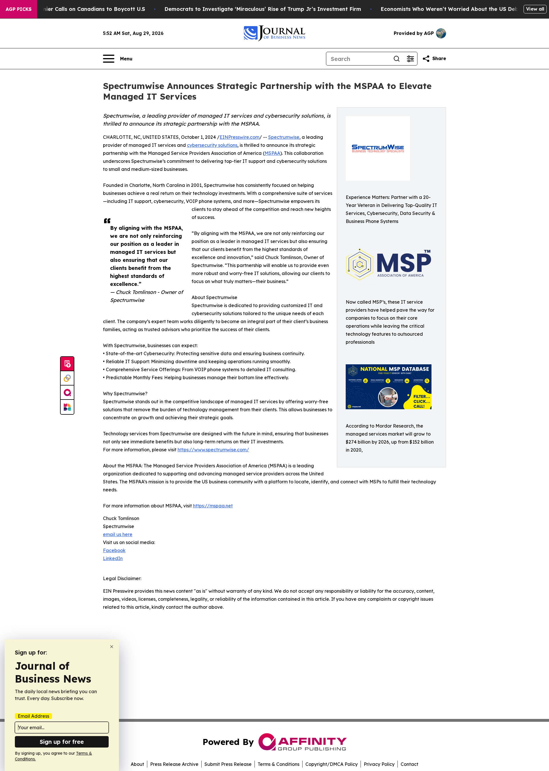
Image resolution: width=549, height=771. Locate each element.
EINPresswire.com (239, 137)
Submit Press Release (228, 764)
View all (535, 9)
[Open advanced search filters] (410, 58)
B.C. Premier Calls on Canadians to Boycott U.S (83, 9)
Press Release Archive (174, 764)
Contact (409, 764)
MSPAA (272, 153)
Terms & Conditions (278, 764)
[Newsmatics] (67, 407)
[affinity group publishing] (67, 393)
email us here (117, 534)
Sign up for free (62, 741)
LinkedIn (113, 558)
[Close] (111, 646)
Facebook (114, 550)
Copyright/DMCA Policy (331, 764)
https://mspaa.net (213, 506)
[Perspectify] (67, 378)
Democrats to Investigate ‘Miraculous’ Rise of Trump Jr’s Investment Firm (262, 9)
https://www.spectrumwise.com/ (213, 449)
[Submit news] (67, 364)
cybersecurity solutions (212, 145)
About (137, 764)
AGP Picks (18, 9)
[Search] (396, 58)
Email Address (33, 716)
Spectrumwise (283, 137)
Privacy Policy (379, 764)
